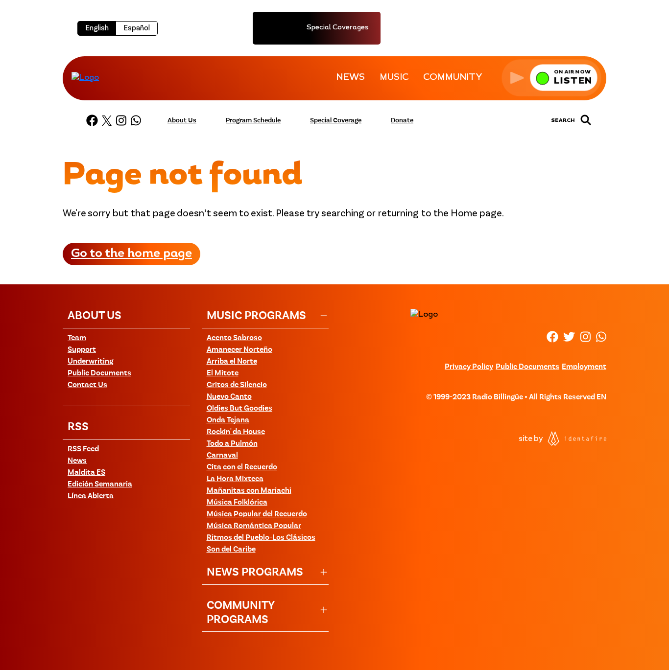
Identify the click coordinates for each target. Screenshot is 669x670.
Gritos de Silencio (237, 385)
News (77, 461)
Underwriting (90, 362)
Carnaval (222, 456)
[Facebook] (92, 120)
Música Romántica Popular (254, 526)
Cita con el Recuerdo (242, 467)
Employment (584, 367)
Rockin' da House (236, 432)
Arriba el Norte (232, 362)
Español (136, 28)
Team (77, 338)
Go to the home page (131, 254)
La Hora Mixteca (235, 479)
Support (82, 350)
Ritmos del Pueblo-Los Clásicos (261, 538)
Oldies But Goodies (239, 409)
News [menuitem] (350, 77)
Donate (402, 120)
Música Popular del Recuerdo (257, 514)
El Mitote (223, 373)
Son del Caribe (231, 550)
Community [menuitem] (452, 77)
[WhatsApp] (135, 120)
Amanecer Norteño (239, 350)
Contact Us (87, 385)
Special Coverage (335, 120)
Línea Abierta (91, 496)
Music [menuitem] (394, 77)
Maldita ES (86, 473)
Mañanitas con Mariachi (249, 491)
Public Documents (99, 373)
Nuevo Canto (229, 397)
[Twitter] (107, 120)
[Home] (85, 77)
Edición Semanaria (100, 484)
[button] (551, 77)
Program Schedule (253, 120)
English (97, 28)
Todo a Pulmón (232, 444)
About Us (181, 120)
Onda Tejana (228, 420)
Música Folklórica (237, 503)
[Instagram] (121, 120)
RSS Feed (83, 449)
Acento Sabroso (234, 338)
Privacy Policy (469, 367)
